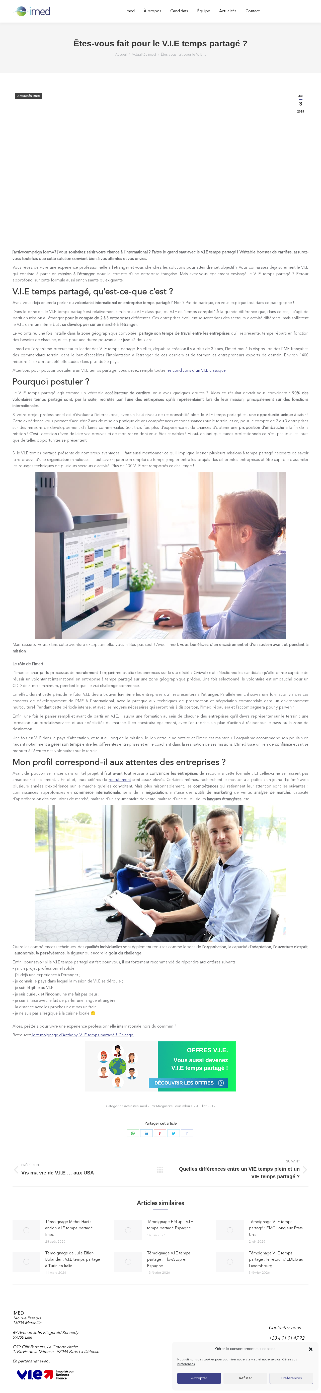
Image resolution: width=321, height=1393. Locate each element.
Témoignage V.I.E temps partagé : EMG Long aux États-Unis (276, 1228)
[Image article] (26, 1230)
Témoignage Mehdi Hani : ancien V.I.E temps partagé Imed (69, 1228)
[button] (310, 1349)
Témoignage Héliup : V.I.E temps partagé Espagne (170, 1225)
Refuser (245, 1378)
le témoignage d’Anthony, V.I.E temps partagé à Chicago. (82, 1035)
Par (171, 1106)
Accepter (199, 1378)
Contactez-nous (285, 1328)
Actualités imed (28, 96)
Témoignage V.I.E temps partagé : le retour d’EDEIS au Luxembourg (276, 1259)
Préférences (291, 1378)
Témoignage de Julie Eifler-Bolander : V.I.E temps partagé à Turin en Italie (72, 1259)
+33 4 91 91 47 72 (286, 1338)
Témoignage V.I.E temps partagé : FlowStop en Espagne (169, 1259)
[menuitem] (130, 11)
